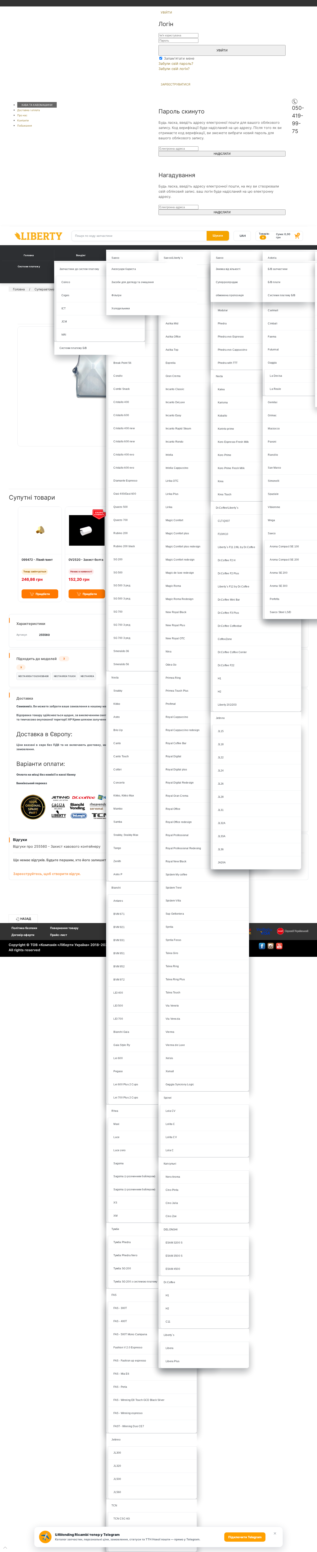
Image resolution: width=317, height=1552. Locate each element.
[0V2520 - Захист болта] (87, 530)
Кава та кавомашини (37, 105)
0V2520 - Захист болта (86, 559)
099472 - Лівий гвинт (37, 559)
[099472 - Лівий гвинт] (40, 530)
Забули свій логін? (174, 69)
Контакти (23, 120)
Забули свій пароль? (175, 63)
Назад (25, 918)
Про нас (22, 115)
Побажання (24, 125)
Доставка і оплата (28, 110)
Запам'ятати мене (178, 58)
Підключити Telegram (245, 1537)
